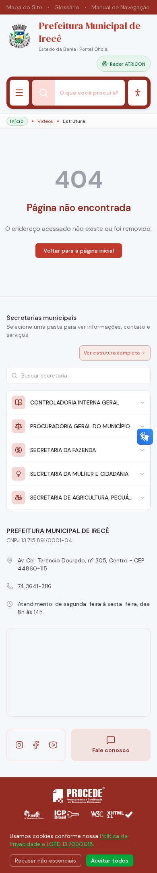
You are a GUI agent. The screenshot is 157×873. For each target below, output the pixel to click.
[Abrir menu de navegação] (19, 93)
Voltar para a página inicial (78, 250)
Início (17, 121)
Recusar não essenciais (45, 860)
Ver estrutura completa (112, 353)
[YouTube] (53, 744)
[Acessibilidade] (137, 93)
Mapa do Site (24, 7)
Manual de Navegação (120, 7)
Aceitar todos (109, 860)
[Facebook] (36, 744)
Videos (45, 121)
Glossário (66, 7)
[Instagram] (19, 744)
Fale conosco (111, 750)
